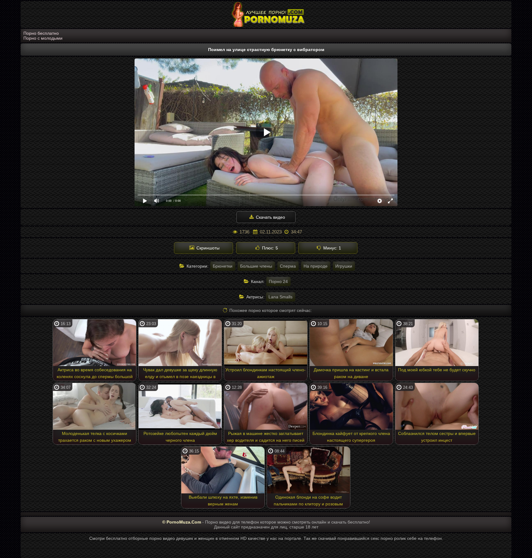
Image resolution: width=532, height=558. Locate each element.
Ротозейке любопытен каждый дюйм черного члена (180, 437)
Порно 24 (278, 281)
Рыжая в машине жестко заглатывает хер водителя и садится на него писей (265, 437)
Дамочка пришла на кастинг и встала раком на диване (351, 373)
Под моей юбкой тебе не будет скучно (436, 369)
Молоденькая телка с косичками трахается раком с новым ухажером (94, 437)
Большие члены (256, 266)
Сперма (288, 266)
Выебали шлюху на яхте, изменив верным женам (223, 500)
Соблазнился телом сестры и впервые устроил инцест (437, 437)
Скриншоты (207, 247)
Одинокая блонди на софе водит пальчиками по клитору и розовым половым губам (308, 501)
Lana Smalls (280, 296)
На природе (316, 266)
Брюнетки (222, 266)
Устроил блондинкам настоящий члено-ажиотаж (265, 373)
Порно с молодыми (42, 38)
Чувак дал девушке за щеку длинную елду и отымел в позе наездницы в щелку (180, 374)
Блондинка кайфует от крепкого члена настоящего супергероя (351, 437)
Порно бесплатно (41, 33)
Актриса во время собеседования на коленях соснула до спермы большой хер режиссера (95, 374)
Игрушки (343, 266)
